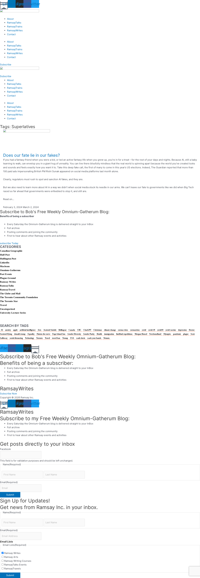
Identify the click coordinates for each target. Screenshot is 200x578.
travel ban (56, 338)
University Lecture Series (13, 313)
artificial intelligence (27, 330)
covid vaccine (170, 330)
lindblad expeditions (124, 334)
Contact (11, 34)
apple (15, 330)
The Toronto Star (9, 301)
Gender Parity (89, 334)
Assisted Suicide (49, 330)
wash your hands (94, 338)
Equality (31, 334)
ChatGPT (87, 330)
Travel (3, 305)
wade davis (80, 338)
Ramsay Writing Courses (17, 560)
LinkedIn (4, 262)
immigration (109, 334)
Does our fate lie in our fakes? (31, 155)
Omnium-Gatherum (10, 270)
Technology (29, 338)
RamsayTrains (14, 26)
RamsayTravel (7, 289)
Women (106, 338)
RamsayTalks (14, 22)
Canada (72, 330)
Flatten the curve (43, 334)
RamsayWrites (15, 30)
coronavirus (135, 330)
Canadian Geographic (11, 251)
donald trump (19, 334)
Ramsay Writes (8, 282)
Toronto (39, 338)
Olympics (167, 334)
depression (182, 330)
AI (2, 330)
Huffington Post (8, 258)
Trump (65, 338)
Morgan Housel (141, 334)
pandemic (177, 334)
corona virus (123, 330)
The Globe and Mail (10, 293)
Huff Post (5, 255)
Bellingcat (62, 330)
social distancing (16, 338)
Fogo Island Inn (58, 334)
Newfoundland (155, 334)
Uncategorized (7, 309)
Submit (10, 494)
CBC (79, 330)
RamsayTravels (12, 568)
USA (72, 338)
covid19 (160, 330)
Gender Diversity (74, 334)
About (10, 18)
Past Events (6, 274)
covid (144, 330)
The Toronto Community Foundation (19, 297)
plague (185, 334)
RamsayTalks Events (15, 564)
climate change (110, 330)
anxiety (8, 330)
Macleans (5, 266)
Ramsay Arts (11, 556)
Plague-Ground (8, 278)
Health (99, 334)
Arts (39, 330)
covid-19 (151, 330)
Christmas (97, 330)
